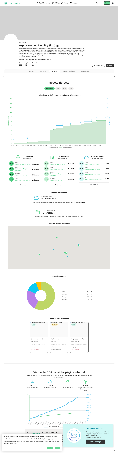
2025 (64, 88)
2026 (58, 88)
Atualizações (85, 71)
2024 (70, 88)
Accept (57, 448)
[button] (64, 252)
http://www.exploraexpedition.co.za (41, 60)
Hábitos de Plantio (69, 71)
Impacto (54, 71)
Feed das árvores (45, 3)
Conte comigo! (95, 441)
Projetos (75, 3)
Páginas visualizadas (32, 387)
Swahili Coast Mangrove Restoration (21, 169)
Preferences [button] (13, 443)
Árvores (31, 71)
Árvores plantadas (68, 387)
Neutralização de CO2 (50, 387)
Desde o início (49, 88)
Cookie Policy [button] (29, 441)
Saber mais (81, 202)
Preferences (42, 448)
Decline (50, 448)
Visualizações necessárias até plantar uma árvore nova (85, 389)
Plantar (66, 3)
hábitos (57, 3)
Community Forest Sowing (22, 180)
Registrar (98, 3)
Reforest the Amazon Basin (92, 174)
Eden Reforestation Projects (22, 164)
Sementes (43, 71)
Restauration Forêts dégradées (93, 180)
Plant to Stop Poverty (21, 175)
